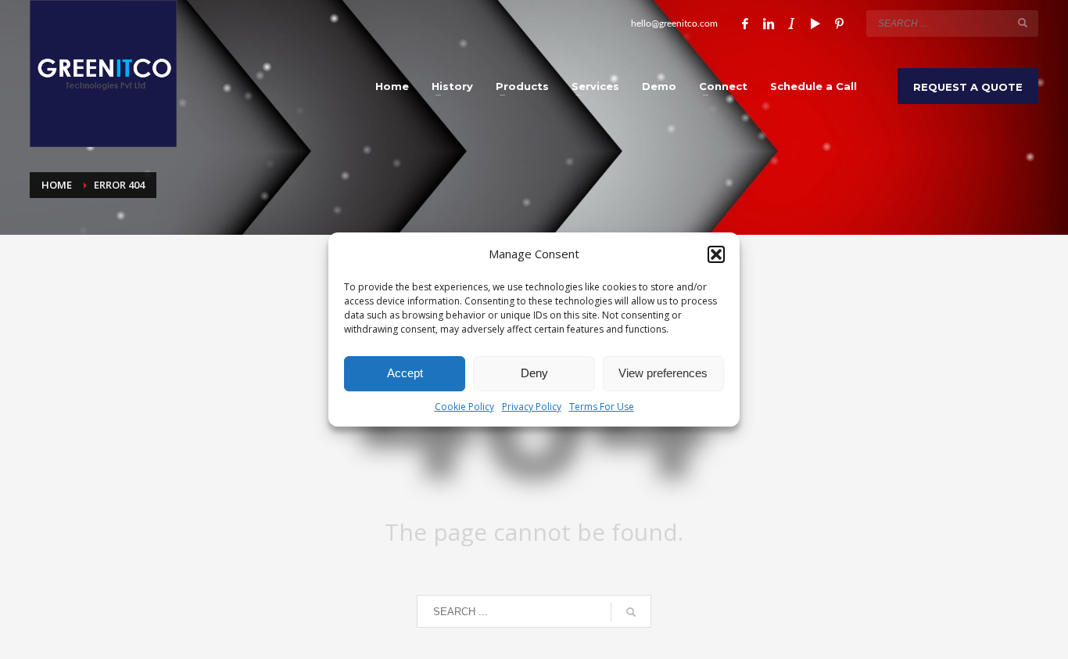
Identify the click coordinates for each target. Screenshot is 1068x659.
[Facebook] (745, 23)
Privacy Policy (531, 406)
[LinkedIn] (768, 23)
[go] (1022, 22)
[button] (716, 254)
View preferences (663, 373)
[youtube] (815, 23)
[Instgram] (792, 23)
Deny (534, 373)
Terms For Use (601, 406)
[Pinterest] (839, 23)
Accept (405, 373)
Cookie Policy (464, 406)
